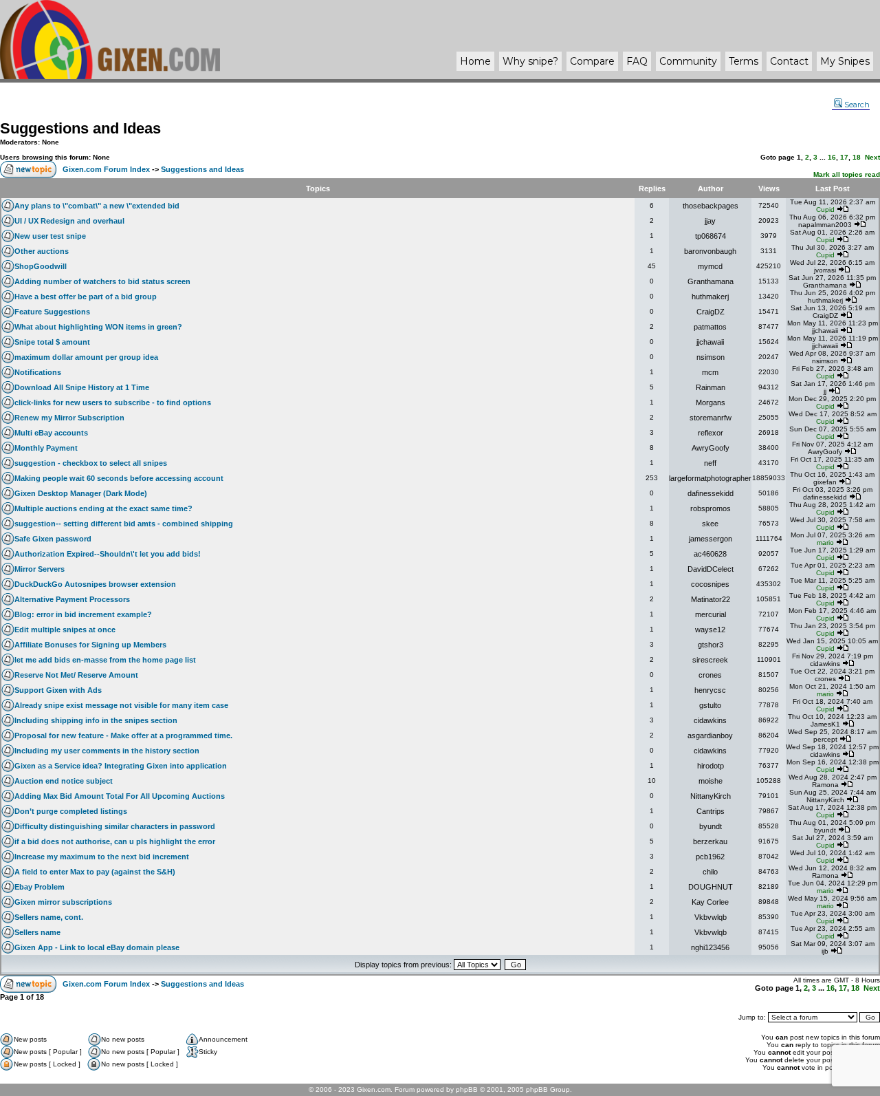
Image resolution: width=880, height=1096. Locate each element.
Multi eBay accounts (51, 433)
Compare (592, 61)
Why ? (530, 61)
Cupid (825, 209)
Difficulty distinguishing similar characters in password (114, 826)
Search (857, 104)
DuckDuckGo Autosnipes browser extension (95, 584)
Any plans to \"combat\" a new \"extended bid (96, 206)
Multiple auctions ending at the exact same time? (103, 508)
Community (688, 61)
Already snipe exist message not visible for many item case (121, 705)
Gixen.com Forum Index (106, 169)
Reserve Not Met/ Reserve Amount (76, 675)
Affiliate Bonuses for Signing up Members (90, 645)
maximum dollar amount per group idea (86, 357)
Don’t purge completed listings (70, 811)
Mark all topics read (846, 174)
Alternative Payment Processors (72, 599)
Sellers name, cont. (48, 917)
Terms (743, 61)
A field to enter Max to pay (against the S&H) (94, 872)
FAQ (637, 61)
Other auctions (41, 251)
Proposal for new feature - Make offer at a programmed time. (123, 735)
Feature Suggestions (52, 312)
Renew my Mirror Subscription (69, 417)
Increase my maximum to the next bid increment (101, 856)
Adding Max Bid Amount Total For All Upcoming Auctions (119, 796)
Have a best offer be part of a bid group (85, 296)
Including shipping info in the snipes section (95, 720)
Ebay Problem (39, 887)
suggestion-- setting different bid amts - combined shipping (123, 523)
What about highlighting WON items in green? (98, 327)
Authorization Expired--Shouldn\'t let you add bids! (107, 554)
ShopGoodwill (40, 266)
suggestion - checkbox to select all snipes (90, 463)
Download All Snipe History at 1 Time (81, 387)
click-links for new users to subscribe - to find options (112, 402)
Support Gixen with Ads (58, 690)
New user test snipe (50, 236)
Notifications (37, 372)
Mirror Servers (39, 569)
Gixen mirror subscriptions (63, 902)
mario (825, 542)
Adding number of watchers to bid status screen (102, 281)
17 (844, 157)
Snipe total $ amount (52, 342)
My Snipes (845, 61)
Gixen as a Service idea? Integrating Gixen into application (120, 766)
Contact (789, 61)
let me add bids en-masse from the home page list (105, 660)
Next (872, 157)
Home (475, 61)
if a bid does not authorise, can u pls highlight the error (114, 841)
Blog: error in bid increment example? (83, 614)
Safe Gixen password (52, 539)
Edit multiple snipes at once (65, 629)
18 (856, 157)
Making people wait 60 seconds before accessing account (118, 478)
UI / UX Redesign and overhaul (69, 221)
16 (832, 157)
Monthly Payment (46, 448)
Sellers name (37, 932)
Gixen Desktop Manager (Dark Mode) (80, 493)
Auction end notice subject (63, 781)
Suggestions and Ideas (80, 128)
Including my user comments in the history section (106, 750)
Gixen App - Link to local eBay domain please (96, 947)
